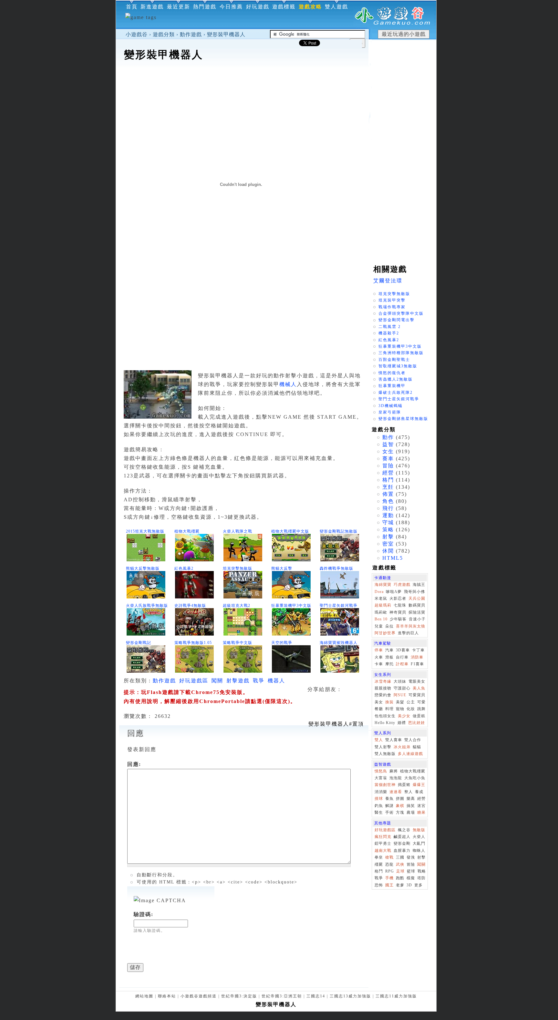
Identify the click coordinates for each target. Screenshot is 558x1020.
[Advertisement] (242, 82)
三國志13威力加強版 (350, 996)
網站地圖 (144, 996)
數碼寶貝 (416, 605)
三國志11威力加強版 (396, 996)
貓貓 (417, 747)
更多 (418, 885)
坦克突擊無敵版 (237, 568)
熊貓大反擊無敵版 (143, 568)
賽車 (388, 458)
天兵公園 (416, 598)
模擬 (411, 878)
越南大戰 (383, 850)
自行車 (402, 657)
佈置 (388, 494)
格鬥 (388, 480)
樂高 (411, 798)
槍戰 (389, 857)
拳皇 (379, 857)
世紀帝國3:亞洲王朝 (282, 996)
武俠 (400, 864)
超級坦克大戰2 (236, 605)
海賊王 (419, 584)
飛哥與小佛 (414, 591)
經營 (388, 472)
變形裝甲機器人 (226, 34)
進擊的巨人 (408, 633)
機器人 (276, 680)
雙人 (379, 740)
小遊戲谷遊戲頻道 (199, 996)
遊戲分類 (164, 34)
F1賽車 (417, 664)
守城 (388, 522)
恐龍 (389, 864)
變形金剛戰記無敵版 (338, 531)
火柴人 (419, 836)
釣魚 (379, 805)
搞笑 (411, 805)
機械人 (288, 384)
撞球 (379, 798)
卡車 (379, 664)
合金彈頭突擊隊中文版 (401, 313)
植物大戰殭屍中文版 (290, 531)
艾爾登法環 (387, 280)
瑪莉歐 (381, 612)
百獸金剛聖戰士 (394, 359)
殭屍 (379, 864)
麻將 (393, 771)
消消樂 (381, 792)
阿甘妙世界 (385, 633)
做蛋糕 (419, 716)
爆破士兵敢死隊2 (395, 392)
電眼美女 (416, 681)
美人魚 (419, 688)
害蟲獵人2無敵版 (395, 379)
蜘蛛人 (419, 850)
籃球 (411, 871)
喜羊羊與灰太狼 (410, 626)
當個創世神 (385, 784)
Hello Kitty (385, 722)
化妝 (411, 709)
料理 (389, 709)
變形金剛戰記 (138, 642)
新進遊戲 (152, 6)
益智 (388, 444)
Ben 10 (381, 619)
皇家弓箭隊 (389, 412)
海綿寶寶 (383, 584)
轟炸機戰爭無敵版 (336, 568)
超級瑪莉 (383, 605)
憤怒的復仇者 (392, 373)
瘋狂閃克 (383, 836)
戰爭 (258, 680)
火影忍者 (397, 598)
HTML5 (392, 558)
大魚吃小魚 (414, 778)
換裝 (389, 702)
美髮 (400, 702)
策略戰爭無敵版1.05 (193, 642)
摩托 (389, 664)
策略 (388, 529)
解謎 (389, 805)
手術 (389, 812)
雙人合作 (412, 740)
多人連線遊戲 (410, 753)
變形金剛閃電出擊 (396, 320)
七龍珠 (400, 605)
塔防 (421, 878)
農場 (411, 812)
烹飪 (388, 487)
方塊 (400, 812)
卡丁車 (418, 650)
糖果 (421, 812)
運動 (388, 515)
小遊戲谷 (137, 34)
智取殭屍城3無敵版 (397, 366)
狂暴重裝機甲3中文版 (291, 605)
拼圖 (400, 798)
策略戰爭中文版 (237, 642)
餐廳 (379, 709)
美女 (379, 702)
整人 (408, 792)
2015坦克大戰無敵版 (145, 531)
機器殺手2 (388, 333)
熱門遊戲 (204, 6)
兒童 (379, 626)
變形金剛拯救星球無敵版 (403, 418)
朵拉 (389, 626)
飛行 (388, 508)
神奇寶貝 (397, 612)
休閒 (388, 551)
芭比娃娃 (416, 722)
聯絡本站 (167, 996)
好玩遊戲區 (193, 680)
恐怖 (379, 885)
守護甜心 (402, 688)
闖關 (217, 680)
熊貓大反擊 (281, 568)
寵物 (400, 709)
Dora (379, 591)
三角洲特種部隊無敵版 (401, 353)
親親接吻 (383, 688)
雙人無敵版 (385, 753)
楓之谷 (404, 830)
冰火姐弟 (402, 747)
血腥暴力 (402, 850)
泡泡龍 (395, 778)
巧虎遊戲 (402, 584)
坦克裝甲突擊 (392, 300)
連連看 (395, 792)
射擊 (388, 536)
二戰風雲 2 (389, 326)
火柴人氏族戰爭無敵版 (147, 605)
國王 (389, 885)
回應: (134, 764)
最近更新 (178, 6)
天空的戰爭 (281, 642)
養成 (419, 792)
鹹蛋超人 (402, 836)
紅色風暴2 (183, 568)
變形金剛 (402, 843)
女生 (388, 451)
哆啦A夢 (394, 591)
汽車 (389, 650)
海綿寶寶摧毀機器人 (338, 642)
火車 (379, 657)
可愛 (421, 702)
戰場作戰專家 (392, 307)
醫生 (379, 812)
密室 (388, 543)
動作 (388, 437)
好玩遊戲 (257, 6)
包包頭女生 (385, 716)
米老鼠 (381, 598)
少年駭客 (398, 619)
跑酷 (400, 878)
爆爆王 (419, 784)
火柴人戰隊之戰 (237, 531)
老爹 (400, 885)
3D (409, 885)
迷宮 (421, 805)
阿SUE (400, 695)
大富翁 (381, 778)
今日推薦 (231, 6)
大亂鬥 (419, 843)
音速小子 (417, 619)
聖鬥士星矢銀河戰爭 (338, 605)
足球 (400, 871)
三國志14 (315, 996)
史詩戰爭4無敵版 (190, 605)
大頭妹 (400, 681)
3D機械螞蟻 (390, 405)
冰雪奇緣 (383, 681)
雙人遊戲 (336, 6)
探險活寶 (416, 612)
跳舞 (421, 709)
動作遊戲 (191, 34)
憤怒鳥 (381, 771)
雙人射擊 (383, 747)
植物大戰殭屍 (187, 531)
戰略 (422, 871)
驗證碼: (143, 914)
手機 (389, 878)
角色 (388, 501)
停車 (379, 650)
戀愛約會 (383, 695)
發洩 (411, 857)
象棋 (400, 805)
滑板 (389, 657)
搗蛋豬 (404, 784)
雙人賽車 (393, 740)
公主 (411, 702)
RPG (389, 871)
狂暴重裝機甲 (392, 385)
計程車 (402, 664)
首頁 (132, 6)
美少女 (404, 716)
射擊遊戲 (238, 680)
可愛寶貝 (416, 695)
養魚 (389, 798)
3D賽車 (403, 650)
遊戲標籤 (283, 6)
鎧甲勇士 (383, 843)
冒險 (388, 465)
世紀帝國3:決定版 (239, 996)
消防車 (417, 657)
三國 (400, 857)
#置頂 (336, 724)
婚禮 (402, 722)
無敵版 (419, 830)
